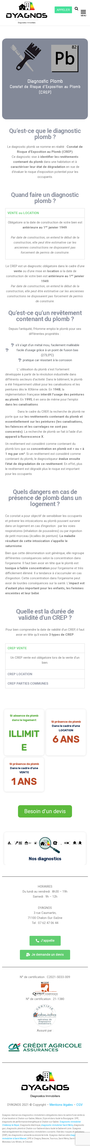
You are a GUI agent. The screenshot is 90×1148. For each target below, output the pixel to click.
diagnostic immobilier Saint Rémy (57, 1125)
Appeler (63, 10)
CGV (79, 1105)
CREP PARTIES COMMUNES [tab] (28, 683)
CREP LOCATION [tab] (20, 674)
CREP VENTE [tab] (17, 648)
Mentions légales (61, 1105)
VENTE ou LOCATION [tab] (23, 213)
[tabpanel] (45, 238)
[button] (45, 941)
